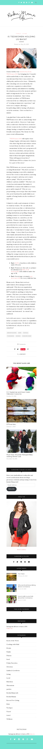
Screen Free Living (12, 700)
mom (19, 332)
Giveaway (9, 667)
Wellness (9, 719)
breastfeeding (11, 332)
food (8, 659)
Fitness (8, 655)
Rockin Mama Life (12, 693)
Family (18, 33)
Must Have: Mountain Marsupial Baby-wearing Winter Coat (19, 455)
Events (8, 648)
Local (8, 678)
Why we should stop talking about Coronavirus (27, 585)
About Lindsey (21, 549)
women (18, 336)
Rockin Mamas (11, 697)
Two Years (21, 574)
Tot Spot (9, 708)
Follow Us (9, 628)
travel (8, 715)
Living (24, 33)
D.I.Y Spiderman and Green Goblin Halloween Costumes (18, 393)
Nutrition (9, 682)
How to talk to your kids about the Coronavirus (25, 597)
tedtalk (25, 332)
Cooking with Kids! (12, 644)
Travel (8, 711)
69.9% (17, 263)
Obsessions (10, 685)
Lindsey (22, 354)
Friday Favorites (11, 663)
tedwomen (10, 336)
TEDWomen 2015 (16, 139)
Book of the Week (12, 641)
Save (23, 349)
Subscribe (11, 489)
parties (8, 689)
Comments (21, 344)
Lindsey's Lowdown (13, 670)
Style (8, 704)
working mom (26, 336)
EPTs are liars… (11, 424)
